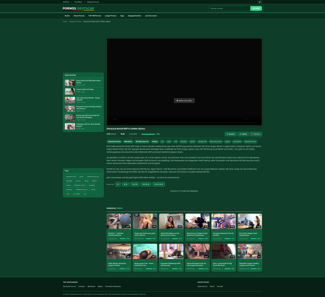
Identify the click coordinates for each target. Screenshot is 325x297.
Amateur (81, 286)
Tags (122, 16)
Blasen (100, 286)
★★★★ (145, 184)
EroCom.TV (175, 191)
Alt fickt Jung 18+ (142, 141)
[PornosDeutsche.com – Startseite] (78, 8)
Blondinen (128, 141)
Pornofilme (78, 2)
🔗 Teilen (243, 134)
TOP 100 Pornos (94, 16)
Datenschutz (202, 286)
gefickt (192, 141)
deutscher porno (82, 189)
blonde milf (202, 141)
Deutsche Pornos (75, 21)
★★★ (134, 184)
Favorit (231, 134)
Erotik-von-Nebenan (189, 191)
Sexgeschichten (134, 16)
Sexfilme (66, 2)
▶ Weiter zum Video (184, 100)
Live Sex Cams (151, 16)
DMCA (212, 286)
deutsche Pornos (93, 2)
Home (67, 16)
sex (162, 141)
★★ (125, 184)
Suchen (256, 8)
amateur (69, 189)
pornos (78, 181)
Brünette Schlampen (113, 286)
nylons (227, 141)
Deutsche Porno (250, 141)
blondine (184, 141)
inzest (68, 185)
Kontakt (220, 286)
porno (81, 176)
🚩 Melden (255, 134)
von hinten (76, 194)
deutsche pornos (216, 141)
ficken (86, 181)
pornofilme (237, 141)
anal (67, 194)
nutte (169, 141)
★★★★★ (158, 184)
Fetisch (155, 141)
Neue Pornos (79, 16)
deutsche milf (71, 176)
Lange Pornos (110, 16)
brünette (92, 185)
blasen (94, 181)
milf (175, 141)
